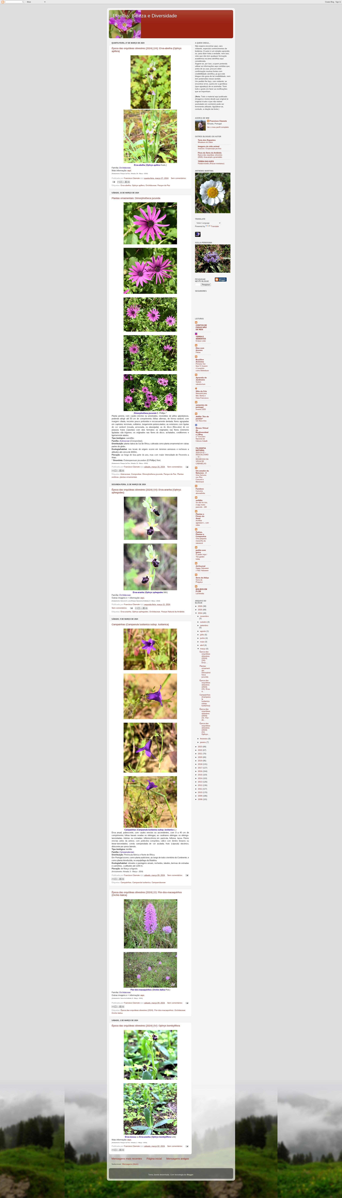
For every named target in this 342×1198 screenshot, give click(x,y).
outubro (203, 622)
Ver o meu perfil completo (218, 127)
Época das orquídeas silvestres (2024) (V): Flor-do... (205, 714)
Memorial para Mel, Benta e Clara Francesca (202, 395)
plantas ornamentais (128, 477)
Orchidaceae (151, 185)
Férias (198, 352)
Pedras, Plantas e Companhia (201, 534)
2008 (200, 799)
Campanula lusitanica (141, 882)
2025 (200, 610)
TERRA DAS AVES (206, 161)
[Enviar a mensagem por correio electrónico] (114, 182)
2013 (200, 782)
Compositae (136, 474)
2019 (200, 761)
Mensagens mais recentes (127, 1158)
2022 (200, 750)
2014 (200, 778)
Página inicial (154, 1158)
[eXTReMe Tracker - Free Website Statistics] (198, 236)
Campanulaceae (159, 882)
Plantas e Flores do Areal (200, 516)
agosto (203, 631)
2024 (200, 613)
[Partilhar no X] (123, 182)
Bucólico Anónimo (200, 361)
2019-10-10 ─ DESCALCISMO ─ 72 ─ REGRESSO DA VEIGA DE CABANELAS (202, 458)
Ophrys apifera (138, 185)
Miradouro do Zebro (205, 142)
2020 (200, 757)
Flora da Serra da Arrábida (209, 153)
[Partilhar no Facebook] (126, 182)
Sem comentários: (178, 178)
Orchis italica (117, 1013)
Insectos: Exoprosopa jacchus (209, 149)
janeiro (203, 742)
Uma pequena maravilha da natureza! (201, 541)
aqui (129, 170)
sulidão (199, 500)
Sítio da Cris (201, 391)
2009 (200, 796)
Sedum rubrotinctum (200, 383)
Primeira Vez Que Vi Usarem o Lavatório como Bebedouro (202, 367)
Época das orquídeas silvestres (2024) (137, 1010)
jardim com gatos (201, 551)
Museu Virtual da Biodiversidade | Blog (202, 431)
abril (202, 645)
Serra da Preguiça (199, 581)
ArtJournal (200, 566)
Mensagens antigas (177, 1158)
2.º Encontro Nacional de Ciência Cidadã (201, 439)
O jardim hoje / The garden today (201, 556)
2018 (200, 764)
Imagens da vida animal (208, 146)
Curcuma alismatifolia (200, 492)
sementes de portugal (201, 406)
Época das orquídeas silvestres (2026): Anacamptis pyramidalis (210, 156)
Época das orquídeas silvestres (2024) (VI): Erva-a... (205, 686)
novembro (204, 616)
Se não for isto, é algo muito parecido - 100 (202, 504)
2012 (200, 785)
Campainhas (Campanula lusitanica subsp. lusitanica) (140, 624)
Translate (215, 226)
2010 (200, 792)
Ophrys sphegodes (140, 612)
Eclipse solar (201, 341)
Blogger (190, 1175)
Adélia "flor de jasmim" (202, 418)
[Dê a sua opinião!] (121, 182)
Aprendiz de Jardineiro (201, 379)
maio (202, 642)
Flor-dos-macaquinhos (163, 1010)
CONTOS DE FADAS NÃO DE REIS (201, 327)
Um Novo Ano (201, 421)
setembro (204, 625)
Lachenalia (200, 594)
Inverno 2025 (201, 409)
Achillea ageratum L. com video (202, 523)
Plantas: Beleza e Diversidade (145, 15)
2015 (200, 775)
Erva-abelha (126, 185)
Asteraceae (125, 474)
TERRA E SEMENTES (201, 338)
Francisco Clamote (218, 121)
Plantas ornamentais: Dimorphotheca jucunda (136, 198)
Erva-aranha (126, 612)
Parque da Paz (164, 185)
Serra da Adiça (202, 578)
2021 (200, 754)
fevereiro (204, 739)
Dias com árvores (200, 349)
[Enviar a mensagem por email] (118, 182)
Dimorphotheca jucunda (152, 474)
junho (202, 638)
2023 (200, 747)
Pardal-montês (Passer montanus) (211, 164)
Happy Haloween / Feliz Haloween (202, 569)
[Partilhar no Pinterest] (128, 182)
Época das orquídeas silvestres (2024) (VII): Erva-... (205, 657)
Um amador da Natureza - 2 (202, 472)
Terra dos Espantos (207, 140)
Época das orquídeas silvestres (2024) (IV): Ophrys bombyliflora (146, 1025)
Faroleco (200, 489)
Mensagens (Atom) (130, 1164)
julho (202, 635)
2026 (200, 606)
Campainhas (126, 882)
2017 (200, 768)
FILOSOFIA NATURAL (201, 449)
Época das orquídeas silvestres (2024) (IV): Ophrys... (205, 728)
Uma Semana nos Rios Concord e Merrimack (201, 478)
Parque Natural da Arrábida (172, 612)
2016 (200, 771)
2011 (200, 789)
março (203, 649)
